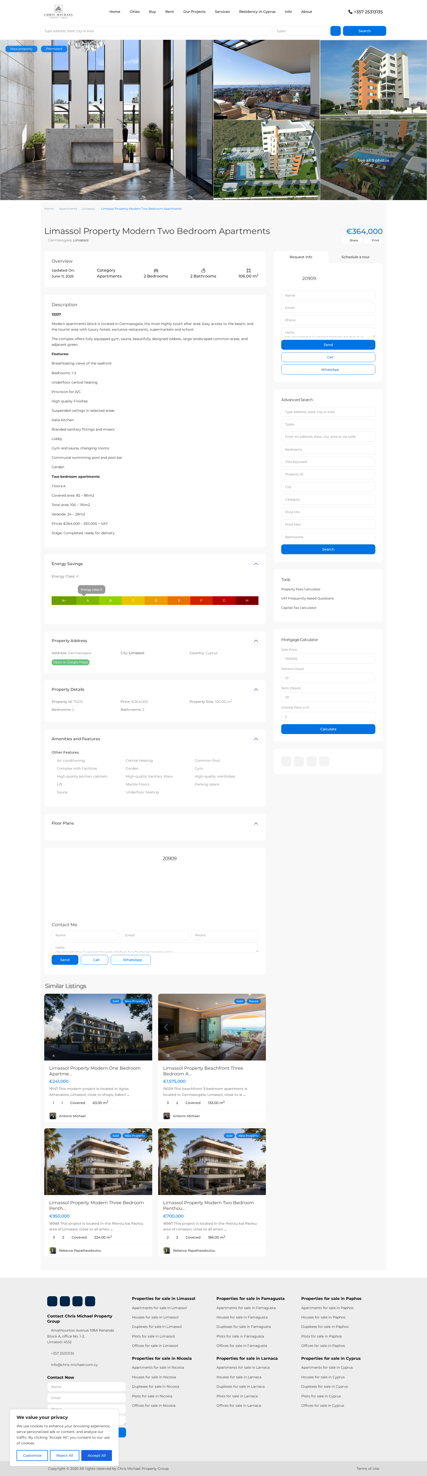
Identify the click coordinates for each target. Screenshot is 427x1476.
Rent (169, 11)
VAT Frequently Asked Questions (307, 598)
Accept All (97, 1455)
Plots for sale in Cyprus (321, 1396)
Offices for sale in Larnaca (238, 1405)
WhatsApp (132, 960)
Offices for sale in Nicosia (153, 1405)
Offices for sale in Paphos (323, 1345)
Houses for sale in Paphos (323, 1317)
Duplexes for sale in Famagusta (243, 1326)
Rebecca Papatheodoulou (80, 1250)
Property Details (68, 689)
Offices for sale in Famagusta (241, 1345)
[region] (64, 1437)
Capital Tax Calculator (298, 608)
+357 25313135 (368, 11)
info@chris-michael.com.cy (74, 1364)
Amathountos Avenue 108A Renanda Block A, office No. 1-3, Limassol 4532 (80, 1336)
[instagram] (324, 761)
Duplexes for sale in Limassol (157, 1326)
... (128, 1094)
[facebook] (286, 761)
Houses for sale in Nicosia (154, 1377)
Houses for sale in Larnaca (238, 1377)
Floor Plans (63, 823)
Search (328, 549)
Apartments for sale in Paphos (327, 1308)
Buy (152, 11)
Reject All (64, 1455)
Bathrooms (294, 537)
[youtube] (311, 761)
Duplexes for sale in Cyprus (324, 1386)
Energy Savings (67, 563)
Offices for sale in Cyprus (322, 1405)
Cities (135, 11)
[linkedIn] (299, 761)
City (288, 487)
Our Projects (194, 11)
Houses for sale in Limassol (155, 1317)
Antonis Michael (72, 1116)
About (306, 11)
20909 (170, 858)
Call (96, 960)
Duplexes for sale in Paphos (325, 1326)
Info (288, 11)
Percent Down (292, 669)
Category (292, 499)
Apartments (68, 208)
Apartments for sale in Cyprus (327, 1367)
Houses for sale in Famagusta (242, 1317)
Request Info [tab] (301, 257)
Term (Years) (290, 688)
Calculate (328, 729)
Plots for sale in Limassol (153, 1336)
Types (281, 31)
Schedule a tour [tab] (356, 257)
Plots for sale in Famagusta (240, 1336)
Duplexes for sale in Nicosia (155, 1386)
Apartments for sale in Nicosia (158, 1367)
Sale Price (289, 649)
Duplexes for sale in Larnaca (240, 1386)
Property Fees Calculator (300, 589)
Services (222, 11)
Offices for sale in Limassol (155, 1345)
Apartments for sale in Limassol (159, 1308)
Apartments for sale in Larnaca (243, 1367)
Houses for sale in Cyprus (323, 1377)
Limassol (88, 208)
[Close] (113, 1413)
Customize (32, 1455)
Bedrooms (293, 449)
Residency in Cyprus (257, 11)
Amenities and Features (76, 739)
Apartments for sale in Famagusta (246, 1308)
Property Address (69, 640)
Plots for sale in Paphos (321, 1336)
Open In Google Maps (70, 662)
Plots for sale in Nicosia (152, 1396)
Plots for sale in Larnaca (237, 1396)
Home (114, 11)
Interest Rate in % (295, 707)
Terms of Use (368, 1468)
